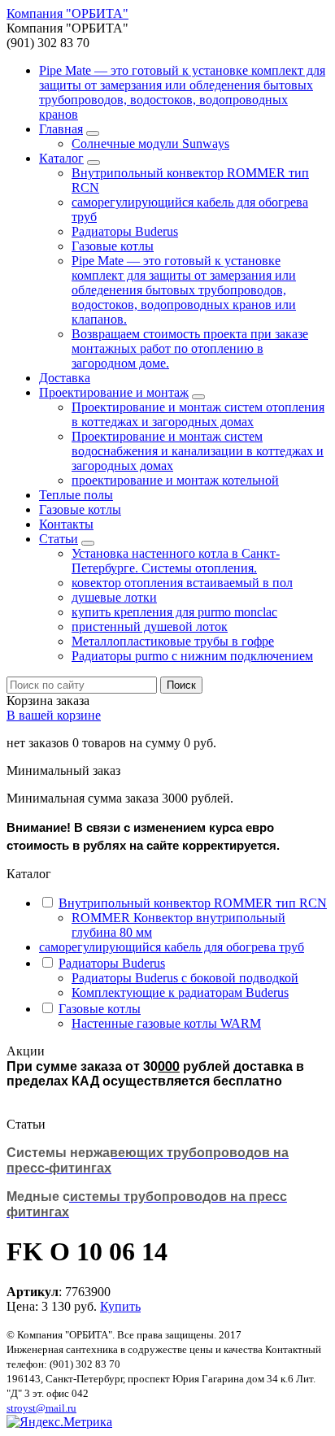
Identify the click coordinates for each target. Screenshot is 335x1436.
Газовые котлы (113, 246)
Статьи (58, 539)
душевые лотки (114, 597)
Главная (61, 129)
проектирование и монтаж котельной (175, 480)
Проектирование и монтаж (114, 392)
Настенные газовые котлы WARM (166, 1023)
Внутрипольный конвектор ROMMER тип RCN (193, 903)
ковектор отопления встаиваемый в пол (182, 583)
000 (169, 1065)
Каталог (61, 158)
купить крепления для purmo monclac (174, 612)
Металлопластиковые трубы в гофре (173, 641)
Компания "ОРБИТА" (67, 13)
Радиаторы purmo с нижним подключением (192, 656)
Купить (120, 1306)
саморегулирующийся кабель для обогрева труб (171, 947)
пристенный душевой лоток (150, 626)
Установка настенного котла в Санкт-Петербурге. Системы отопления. (176, 560)
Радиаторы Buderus (125, 231)
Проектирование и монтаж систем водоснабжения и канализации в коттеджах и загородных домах (198, 450)
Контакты (66, 524)
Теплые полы (76, 495)
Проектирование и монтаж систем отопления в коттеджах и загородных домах (198, 414)
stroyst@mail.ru (41, 1408)
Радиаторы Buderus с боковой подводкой (185, 978)
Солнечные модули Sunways (150, 143)
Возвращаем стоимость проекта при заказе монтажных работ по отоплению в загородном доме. (190, 348)
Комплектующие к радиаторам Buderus (180, 992)
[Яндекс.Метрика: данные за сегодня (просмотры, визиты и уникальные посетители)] (59, 1422)
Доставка (64, 378)
